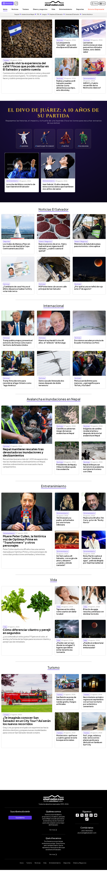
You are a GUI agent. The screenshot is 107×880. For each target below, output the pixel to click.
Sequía (16, 14)
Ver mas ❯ (53, 830)
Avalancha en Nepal (28, 14)
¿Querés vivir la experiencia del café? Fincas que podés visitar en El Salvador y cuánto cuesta (26, 66)
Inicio (5, 9)
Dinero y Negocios (79, 863)
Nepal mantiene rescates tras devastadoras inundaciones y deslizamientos (23, 452)
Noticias (15, 9)
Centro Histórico (87, 14)
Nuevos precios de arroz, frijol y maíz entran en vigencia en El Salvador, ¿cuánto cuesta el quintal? (53, 247)
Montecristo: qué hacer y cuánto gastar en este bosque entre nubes (66, 737)
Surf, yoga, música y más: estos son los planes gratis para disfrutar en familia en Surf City (92, 740)
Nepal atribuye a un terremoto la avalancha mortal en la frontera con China (93, 468)
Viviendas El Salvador (72, 14)
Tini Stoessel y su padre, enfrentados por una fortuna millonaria (65, 521)
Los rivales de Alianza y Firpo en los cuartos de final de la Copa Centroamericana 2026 (16, 246)
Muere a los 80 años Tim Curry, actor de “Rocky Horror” (93, 520)
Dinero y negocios (40, 9)
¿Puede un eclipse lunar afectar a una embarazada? (93, 645)
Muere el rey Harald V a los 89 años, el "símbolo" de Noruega (52, 341)
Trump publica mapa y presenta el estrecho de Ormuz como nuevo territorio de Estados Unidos (17, 342)
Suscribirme (20, 818)
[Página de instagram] (86, 816)
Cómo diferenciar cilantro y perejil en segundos (26, 631)
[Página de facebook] (77, 816)
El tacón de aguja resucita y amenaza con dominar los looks (93, 611)
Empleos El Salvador (56, 14)
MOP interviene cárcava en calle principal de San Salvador (53, 287)
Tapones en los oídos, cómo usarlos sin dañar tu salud (66, 611)
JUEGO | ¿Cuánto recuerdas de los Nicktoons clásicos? (92, 85)
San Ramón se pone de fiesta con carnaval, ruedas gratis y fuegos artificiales (66, 700)
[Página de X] (81, 816)
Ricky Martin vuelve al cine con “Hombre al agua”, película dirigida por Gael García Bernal (93, 559)
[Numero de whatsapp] (91, 816)
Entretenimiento (65, 9)
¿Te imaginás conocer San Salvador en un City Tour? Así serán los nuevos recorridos (27, 721)
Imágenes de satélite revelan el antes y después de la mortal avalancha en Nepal (92, 432)
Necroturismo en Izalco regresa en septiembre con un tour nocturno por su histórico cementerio (93, 702)
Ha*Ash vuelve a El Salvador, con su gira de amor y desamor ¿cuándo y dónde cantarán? (66, 560)
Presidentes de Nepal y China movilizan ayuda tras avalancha (66, 466)
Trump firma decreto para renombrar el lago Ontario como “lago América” (17, 383)
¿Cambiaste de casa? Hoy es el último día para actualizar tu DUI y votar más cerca (17, 288)
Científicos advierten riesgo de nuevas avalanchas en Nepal (65, 430)
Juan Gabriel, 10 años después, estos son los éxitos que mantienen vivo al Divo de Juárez (58, 186)
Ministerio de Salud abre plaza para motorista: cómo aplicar (87, 245)
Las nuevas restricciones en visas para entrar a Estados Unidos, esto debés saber (92, 47)
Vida (53, 9)
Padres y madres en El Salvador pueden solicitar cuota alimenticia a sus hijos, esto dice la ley (66, 85)
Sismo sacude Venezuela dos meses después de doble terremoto (51, 383)
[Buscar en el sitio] (16, 3)
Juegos (44, 14)
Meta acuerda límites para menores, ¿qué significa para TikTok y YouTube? (87, 383)
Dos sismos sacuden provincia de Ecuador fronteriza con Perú (89, 341)
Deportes (80, 9)
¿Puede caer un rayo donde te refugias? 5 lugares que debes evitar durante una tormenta (65, 647)
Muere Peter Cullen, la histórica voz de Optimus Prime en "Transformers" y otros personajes (24, 540)
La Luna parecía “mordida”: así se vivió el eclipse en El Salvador (66, 44)
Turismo (25, 9)
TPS (38, 14)
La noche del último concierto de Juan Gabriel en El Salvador (20, 185)
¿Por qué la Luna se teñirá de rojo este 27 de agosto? (88, 287)
